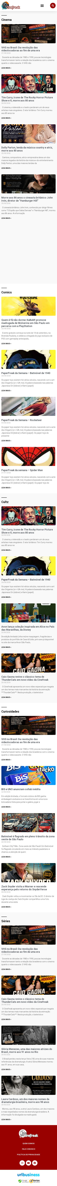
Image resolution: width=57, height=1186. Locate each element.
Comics (6, 292)
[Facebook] (34, 1163)
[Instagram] (22, 1163)
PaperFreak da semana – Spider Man (22, 470)
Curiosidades (10, 711)
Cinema (6, 20)
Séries (5, 921)
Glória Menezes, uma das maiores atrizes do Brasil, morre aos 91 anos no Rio (26, 1051)
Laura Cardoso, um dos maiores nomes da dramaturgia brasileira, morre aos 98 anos (25, 1101)
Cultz (5, 502)
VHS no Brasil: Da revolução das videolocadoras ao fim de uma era (20, 49)
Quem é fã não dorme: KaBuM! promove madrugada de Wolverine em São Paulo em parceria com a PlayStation (25, 322)
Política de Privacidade (28, 1155)
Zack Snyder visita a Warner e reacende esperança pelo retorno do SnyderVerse (24, 888)
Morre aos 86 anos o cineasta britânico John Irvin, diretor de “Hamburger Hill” (27, 199)
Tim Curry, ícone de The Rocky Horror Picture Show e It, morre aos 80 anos (27, 99)
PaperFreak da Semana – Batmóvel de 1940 (25, 373)
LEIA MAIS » (6, 68)
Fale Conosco (28, 1149)
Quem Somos (28, 1143)
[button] (42, 5)
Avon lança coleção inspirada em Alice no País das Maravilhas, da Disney (27, 628)
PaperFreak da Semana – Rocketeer (21, 420)
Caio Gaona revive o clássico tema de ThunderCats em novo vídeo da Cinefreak (24, 678)
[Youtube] (28, 1163)
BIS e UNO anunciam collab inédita (20, 789)
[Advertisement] (28, 251)
